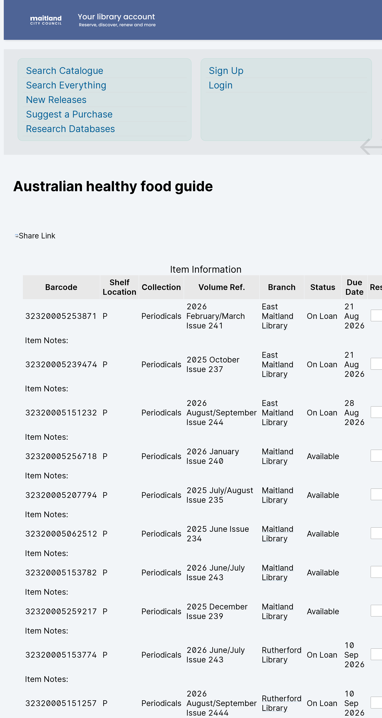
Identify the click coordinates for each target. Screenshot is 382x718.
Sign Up (226, 70)
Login (221, 85)
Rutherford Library (282, 654)
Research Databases (70, 128)
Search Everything (66, 85)
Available (323, 456)
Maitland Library (277, 456)
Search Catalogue (64, 70)
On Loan (322, 316)
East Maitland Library (277, 316)
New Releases (56, 99)
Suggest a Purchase (69, 114)
